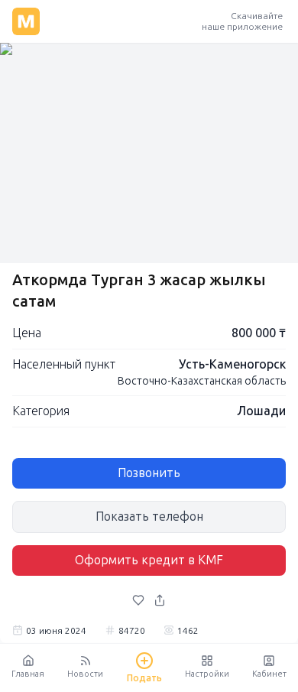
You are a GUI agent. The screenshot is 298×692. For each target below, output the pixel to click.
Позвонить (149, 473)
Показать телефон (149, 516)
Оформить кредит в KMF (149, 560)
